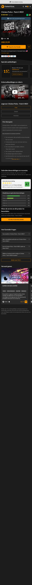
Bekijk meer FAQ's (16, 260)
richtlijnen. (4, 176)
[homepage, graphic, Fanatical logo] (7, 6)
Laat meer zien (15, 159)
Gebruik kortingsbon (17, 74)
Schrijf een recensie (16, 219)
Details (16, 111)
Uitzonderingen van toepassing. (19, 71)
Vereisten (16, 115)
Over (16, 107)
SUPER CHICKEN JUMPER (9, 286)
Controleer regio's (5, 53)
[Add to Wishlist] (29, 47)
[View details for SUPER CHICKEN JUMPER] (14, 276)
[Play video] (15, 92)
